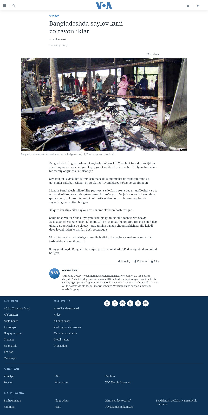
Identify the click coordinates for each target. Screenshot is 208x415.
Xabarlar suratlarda (65, 333)
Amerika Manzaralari (66, 308)
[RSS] (130, 303)
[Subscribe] (146, 303)
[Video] (198, 5)
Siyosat (54, 16)
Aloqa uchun (62, 400)
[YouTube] (188, 5)
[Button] (153, 54)
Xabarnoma (61, 382)
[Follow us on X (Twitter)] (115, 303)
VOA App (9, 376)
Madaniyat (10, 358)
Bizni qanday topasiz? (118, 400)
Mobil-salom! (62, 339)
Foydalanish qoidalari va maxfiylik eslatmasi (176, 402)
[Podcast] (138, 303)
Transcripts (60, 345)
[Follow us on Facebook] (107, 303)
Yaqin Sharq (11, 321)
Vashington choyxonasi (68, 327)
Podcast (8, 382)
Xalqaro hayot (62, 321)
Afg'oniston (11, 314)
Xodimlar (9, 406)
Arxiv (58, 406)
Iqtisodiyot (10, 327)
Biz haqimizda (12, 400)
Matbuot (9, 339)
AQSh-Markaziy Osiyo (17, 308)
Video (57, 314)
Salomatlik (10, 345)
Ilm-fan (8, 351)
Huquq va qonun (13, 333)
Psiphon (110, 376)
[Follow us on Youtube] (122, 303)
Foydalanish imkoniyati (119, 406)
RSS (57, 376)
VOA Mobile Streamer (118, 382)
